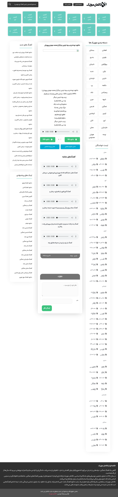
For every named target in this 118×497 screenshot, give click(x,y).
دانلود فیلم (29, 223)
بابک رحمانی (101, 281)
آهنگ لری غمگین (27, 241)
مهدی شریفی (94, 259)
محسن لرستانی (103, 237)
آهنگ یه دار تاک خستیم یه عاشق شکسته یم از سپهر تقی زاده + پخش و (60, 225)
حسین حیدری (103, 334)
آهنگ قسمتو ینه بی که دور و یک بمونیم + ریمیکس (23, 63)
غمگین (104, 106)
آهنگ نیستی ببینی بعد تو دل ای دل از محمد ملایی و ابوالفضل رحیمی (22, 162)
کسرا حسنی (102, 344)
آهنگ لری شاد (28, 237)
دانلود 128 (70, 139)
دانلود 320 (46, 139)
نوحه (71, 256)
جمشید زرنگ (92, 372)
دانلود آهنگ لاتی (27, 187)
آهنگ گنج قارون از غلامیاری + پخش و (60, 191)
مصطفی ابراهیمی (102, 159)
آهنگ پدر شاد (28, 201)
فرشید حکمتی (94, 187)
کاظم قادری (102, 198)
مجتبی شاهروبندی (93, 367)
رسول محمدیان (102, 354)
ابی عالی (102, 401)
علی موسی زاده (102, 428)
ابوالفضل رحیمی (93, 292)
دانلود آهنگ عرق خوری (25, 277)
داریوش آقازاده (102, 225)
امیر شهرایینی (102, 313)
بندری (92, 57)
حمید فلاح (93, 308)
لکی (91, 120)
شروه (104, 99)
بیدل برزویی (102, 303)
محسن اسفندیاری (93, 203)
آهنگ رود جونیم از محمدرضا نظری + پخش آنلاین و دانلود (22, 72)
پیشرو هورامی (103, 275)
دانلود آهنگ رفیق (27, 183)
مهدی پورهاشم (93, 389)
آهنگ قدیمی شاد (27, 228)
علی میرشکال (93, 439)
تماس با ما (68, 4)
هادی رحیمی (101, 319)
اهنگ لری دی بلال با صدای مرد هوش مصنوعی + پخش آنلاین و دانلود (23, 120)
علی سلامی (102, 324)
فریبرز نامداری (94, 275)
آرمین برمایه (93, 248)
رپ (92, 85)
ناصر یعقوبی (101, 329)
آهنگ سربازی (28, 214)
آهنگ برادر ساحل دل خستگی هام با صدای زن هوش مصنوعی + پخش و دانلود (22, 106)
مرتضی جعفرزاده (102, 292)
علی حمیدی (102, 416)
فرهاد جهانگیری (102, 248)
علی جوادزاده (102, 170)
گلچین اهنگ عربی (27, 196)
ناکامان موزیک (53, 494)
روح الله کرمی (92, 237)
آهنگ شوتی (28, 219)
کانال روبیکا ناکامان (49, 147)
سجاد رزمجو (102, 187)
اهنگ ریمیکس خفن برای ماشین (23, 273)
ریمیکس (104, 92)
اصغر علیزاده (92, 324)
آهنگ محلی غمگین (26, 268)
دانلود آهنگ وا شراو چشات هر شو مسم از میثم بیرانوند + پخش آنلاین (22, 95)
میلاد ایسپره (93, 219)
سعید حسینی (94, 192)
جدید (92, 71)
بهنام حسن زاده (93, 406)
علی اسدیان (93, 354)
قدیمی (92, 106)
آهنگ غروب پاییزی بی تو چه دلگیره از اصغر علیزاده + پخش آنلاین (22, 144)
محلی (92, 127)
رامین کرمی (93, 270)
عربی (92, 99)
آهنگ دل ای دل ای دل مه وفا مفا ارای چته (60, 243)
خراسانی (92, 78)
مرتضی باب (93, 198)
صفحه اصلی (78, 4)
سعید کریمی (92, 159)
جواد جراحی (93, 334)
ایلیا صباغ (93, 339)
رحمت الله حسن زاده (93, 349)
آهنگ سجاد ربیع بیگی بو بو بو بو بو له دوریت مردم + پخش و (60, 208)
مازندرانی (104, 127)
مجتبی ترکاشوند (102, 264)
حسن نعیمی (92, 208)
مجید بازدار (102, 378)
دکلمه (104, 85)
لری (104, 120)
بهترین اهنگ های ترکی (25, 192)
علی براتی (102, 308)
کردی (75, 256)
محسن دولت (101, 175)
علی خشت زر (93, 225)
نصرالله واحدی (103, 389)
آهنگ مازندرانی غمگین (26, 259)
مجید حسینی (92, 401)
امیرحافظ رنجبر (93, 264)
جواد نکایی (102, 406)
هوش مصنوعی (92, 136)
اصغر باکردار (102, 339)
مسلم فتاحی (92, 298)
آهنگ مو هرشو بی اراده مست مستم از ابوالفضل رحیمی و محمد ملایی (22, 153)
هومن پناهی (103, 367)
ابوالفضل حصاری (93, 313)
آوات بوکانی (93, 243)
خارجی (104, 78)
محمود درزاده (103, 383)
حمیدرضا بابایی (93, 253)
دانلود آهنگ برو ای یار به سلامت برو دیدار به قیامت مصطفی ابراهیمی (22, 54)
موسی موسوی (103, 219)
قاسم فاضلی (101, 192)
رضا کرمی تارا (101, 243)
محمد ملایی (102, 164)
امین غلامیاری (102, 270)
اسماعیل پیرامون (102, 208)
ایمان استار (102, 445)
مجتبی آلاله (93, 344)
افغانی (104, 50)
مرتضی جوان (101, 298)
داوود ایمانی (92, 329)
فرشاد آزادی (93, 281)
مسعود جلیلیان (103, 253)
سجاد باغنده (101, 203)
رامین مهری (93, 411)
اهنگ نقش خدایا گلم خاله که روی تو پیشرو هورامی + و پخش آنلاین (60, 174)
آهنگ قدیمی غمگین (26, 232)
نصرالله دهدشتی (93, 383)
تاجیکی (91, 64)
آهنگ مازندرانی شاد (26, 255)
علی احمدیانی (102, 259)
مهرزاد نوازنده (103, 434)
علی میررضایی (93, 416)
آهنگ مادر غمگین (27, 250)
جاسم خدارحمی (93, 214)
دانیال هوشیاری (102, 214)
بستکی (91, 50)
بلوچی (104, 57)
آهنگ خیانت (28, 210)
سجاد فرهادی (94, 164)
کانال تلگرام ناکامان (70, 147)
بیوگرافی (104, 64)
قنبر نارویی (93, 428)
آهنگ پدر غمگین (27, 205)
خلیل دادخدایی (93, 434)
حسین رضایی (101, 411)
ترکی (104, 71)
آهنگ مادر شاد (28, 246)
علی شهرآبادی (102, 349)
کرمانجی (92, 113)
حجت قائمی (93, 319)
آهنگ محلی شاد (27, 264)
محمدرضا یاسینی (93, 378)
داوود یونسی (94, 303)
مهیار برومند (93, 170)
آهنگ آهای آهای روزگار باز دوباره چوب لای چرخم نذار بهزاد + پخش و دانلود (23, 133)
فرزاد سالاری (101, 439)
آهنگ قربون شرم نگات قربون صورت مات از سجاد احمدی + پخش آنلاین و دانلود (22, 84)
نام (77, 300)
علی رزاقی (93, 175)
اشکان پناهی (103, 372)
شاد (91, 92)
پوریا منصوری (93, 445)
